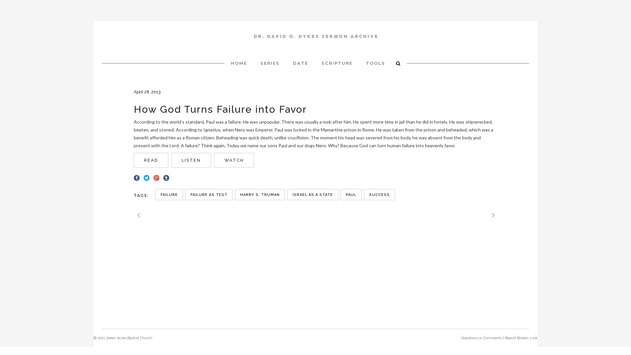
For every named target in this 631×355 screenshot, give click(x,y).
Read (151, 160)
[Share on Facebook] (137, 177)
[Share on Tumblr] (166, 177)
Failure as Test (209, 195)
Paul (351, 195)
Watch (234, 160)
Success (379, 195)
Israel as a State (312, 195)
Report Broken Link (521, 338)
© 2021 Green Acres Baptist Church (123, 338)
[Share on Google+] (156, 177)
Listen (191, 160)
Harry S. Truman (260, 195)
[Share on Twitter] (147, 177)
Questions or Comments (481, 338)
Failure (169, 195)
